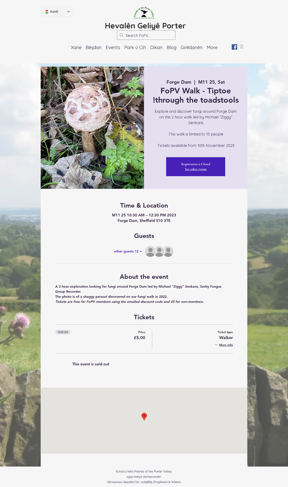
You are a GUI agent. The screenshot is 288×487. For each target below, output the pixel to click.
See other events (196, 169)
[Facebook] (234, 47)
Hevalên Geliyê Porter (145, 25)
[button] (113, 47)
